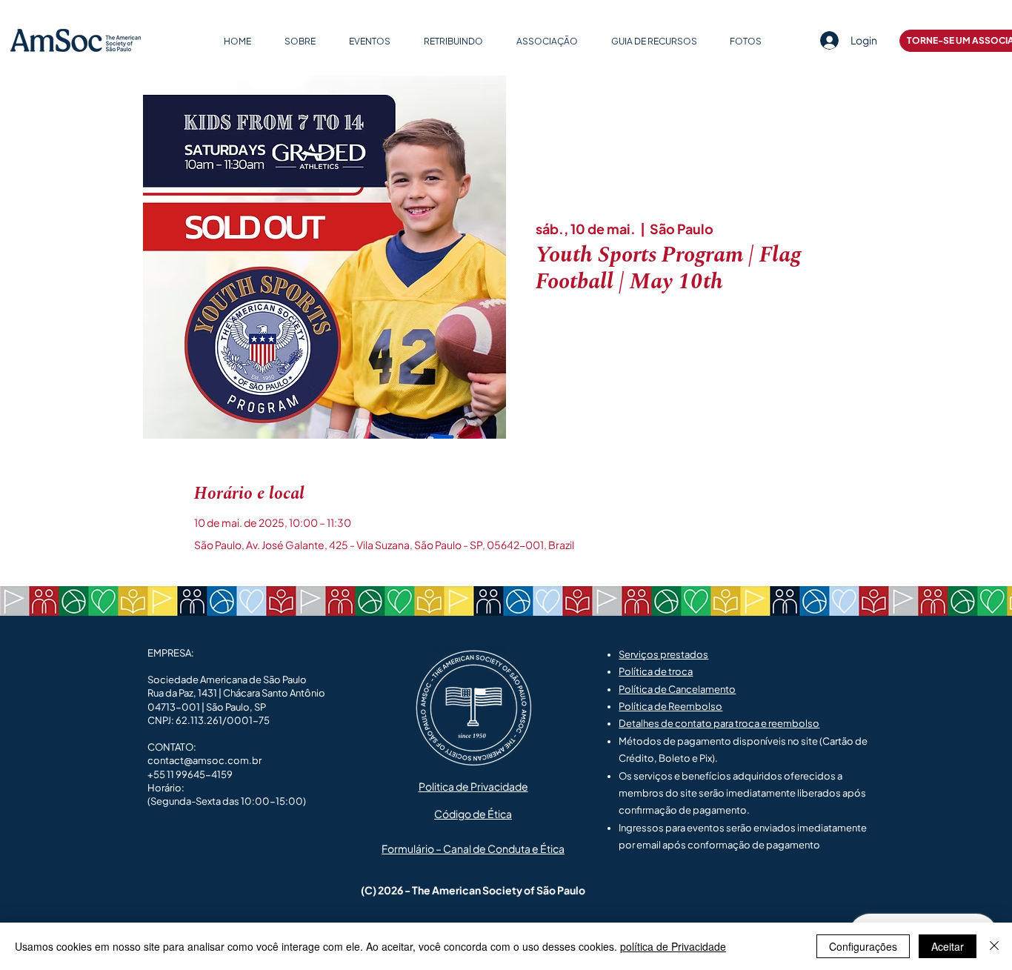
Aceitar (947, 946)
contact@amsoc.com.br (204, 760)
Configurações (863, 946)
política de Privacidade (673, 946)
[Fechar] (994, 946)
